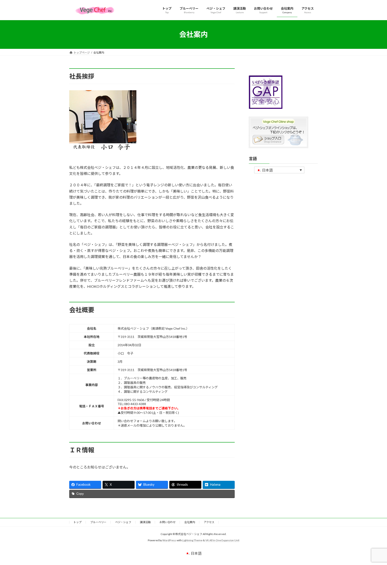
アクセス (209, 522)
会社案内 (189, 522)
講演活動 (145, 522)
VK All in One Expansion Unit (222, 540)
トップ (77, 522)
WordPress (169, 540)
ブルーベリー (98, 522)
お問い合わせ (167, 522)
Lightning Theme (192, 540)
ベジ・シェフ (123, 522)
